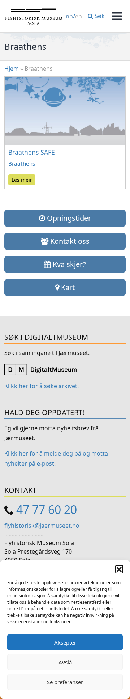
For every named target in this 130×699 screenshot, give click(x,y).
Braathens (21, 163)
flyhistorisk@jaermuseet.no (41, 525)
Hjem (11, 68)
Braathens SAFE (31, 152)
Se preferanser (65, 682)
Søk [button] (99, 16)
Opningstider (68, 218)
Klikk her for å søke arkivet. (41, 386)
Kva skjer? (68, 264)
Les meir (22, 179)
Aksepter (65, 642)
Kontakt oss (69, 241)
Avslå (65, 662)
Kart (67, 287)
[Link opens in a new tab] (40, 369)
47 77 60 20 (46, 509)
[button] (119, 568)
